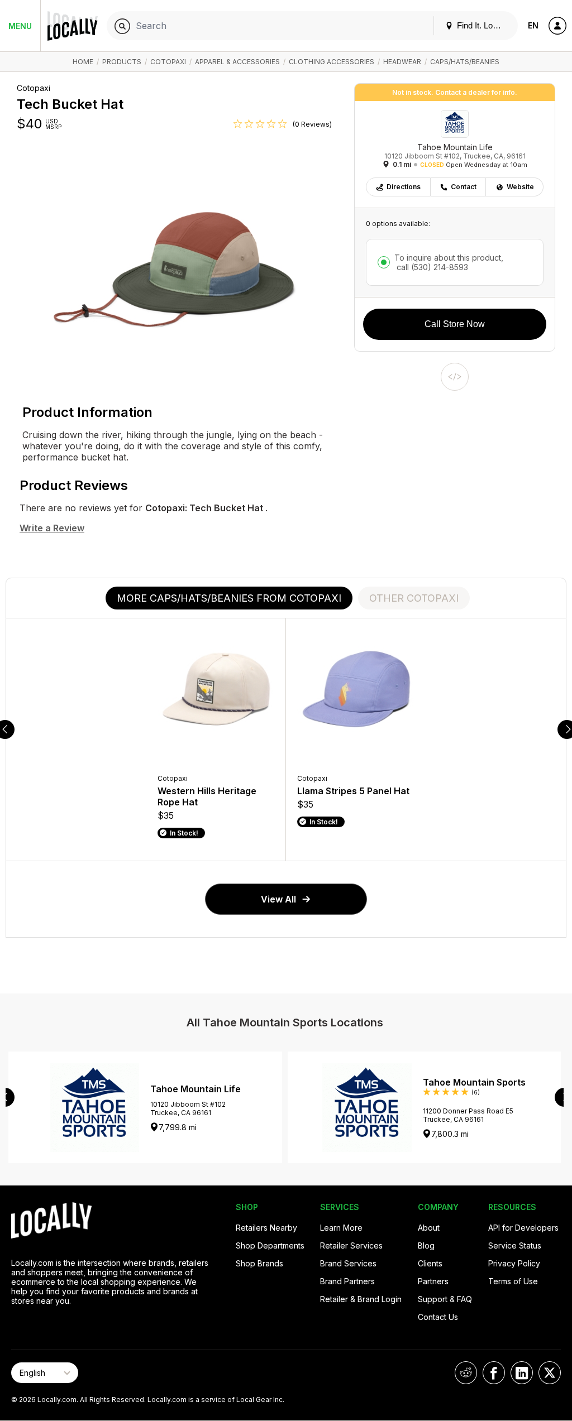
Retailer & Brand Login (361, 1299)
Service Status (514, 1245)
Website (520, 187)
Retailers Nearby (266, 1227)
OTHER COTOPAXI (414, 598)
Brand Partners (347, 1281)
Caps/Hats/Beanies (464, 61)
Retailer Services (351, 1245)
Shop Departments (270, 1245)
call (431, 267)
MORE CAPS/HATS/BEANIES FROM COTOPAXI (229, 598)
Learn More (341, 1227)
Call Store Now (455, 324)
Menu (20, 26)
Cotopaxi (168, 61)
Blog (426, 1245)
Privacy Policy (514, 1263)
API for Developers (523, 1227)
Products (121, 61)
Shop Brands (259, 1263)
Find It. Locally (482, 25)
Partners (433, 1281)
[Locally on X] (549, 1372)
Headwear (402, 61)
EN (533, 25)
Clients (430, 1263)
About (429, 1227)
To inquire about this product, (448, 262)
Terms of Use (513, 1281)
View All (278, 899)
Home (83, 61)
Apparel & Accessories (237, 61)
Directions (404, 187)
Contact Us (438, 1317)
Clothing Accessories (331, 61)
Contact (463, 187)
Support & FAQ (445, 1299)
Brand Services (348, 1263)
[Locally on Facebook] (494, 1372)
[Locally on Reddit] (466, 1372)
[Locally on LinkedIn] (522, 1372)
